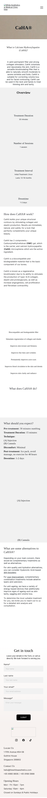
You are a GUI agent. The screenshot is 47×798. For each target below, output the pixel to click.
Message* (8, 698)
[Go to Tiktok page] (30, 740)
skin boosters (10, 572)
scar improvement (15, 577)
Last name (8, 675)
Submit (23, 717)
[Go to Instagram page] (16, 740)
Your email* (9, 687)
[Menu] (41, 7)
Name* (7, 664)
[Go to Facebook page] (23, 740)
